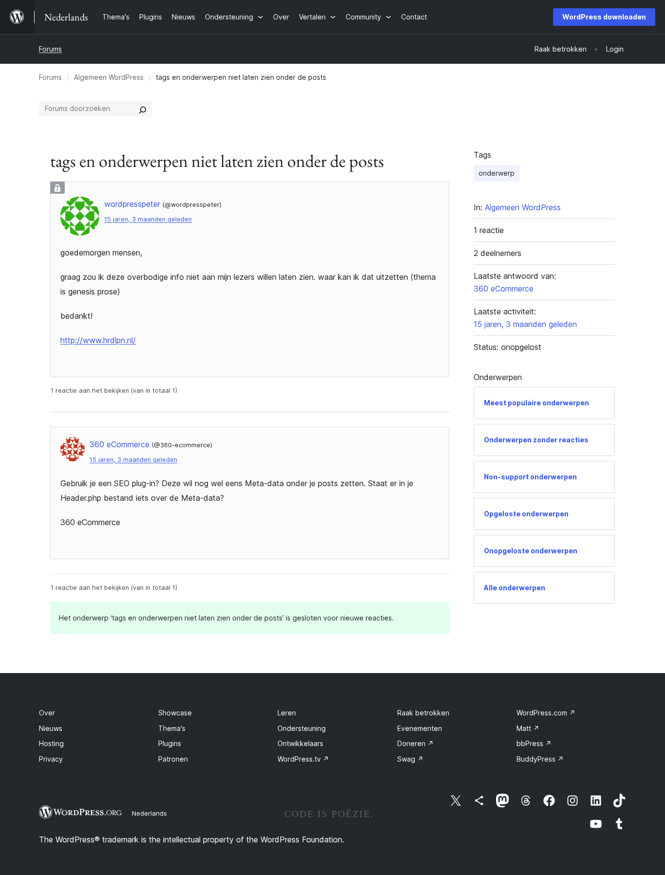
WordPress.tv (303, 759)
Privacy (51, 759)
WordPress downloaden (604, 17)
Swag (410, 759)
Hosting (51, 743)
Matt (528, 728)
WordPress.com (546, 713)
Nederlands (149, 813)
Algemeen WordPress (109, 77)
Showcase (175, 713)
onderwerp (497, 173)
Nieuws (50, 728)
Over (47, 713)
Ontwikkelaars (300, 743)
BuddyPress (540, 759)
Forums (50, 49)
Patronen (173, 759)
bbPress (534, 743)
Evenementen (419, 728)
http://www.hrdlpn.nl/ (98, 340)
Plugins (169, 743)
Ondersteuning (301, 728)
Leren (286, 713)
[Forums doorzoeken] (142, 108)
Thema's (171, 728)
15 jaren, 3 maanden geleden (148, 219)
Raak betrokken (423, 713)
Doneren (415, 743)
